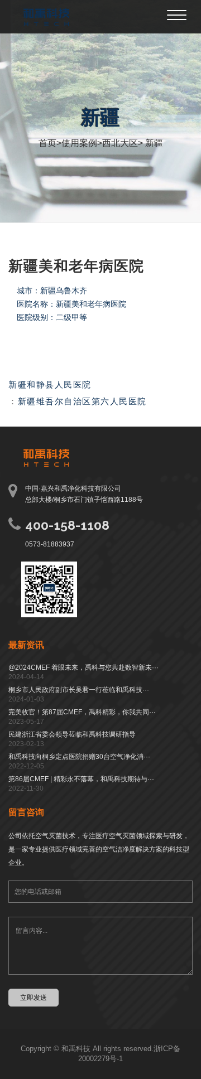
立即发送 (33, 997)
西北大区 (120, 143)
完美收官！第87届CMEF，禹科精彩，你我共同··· (82, 712)
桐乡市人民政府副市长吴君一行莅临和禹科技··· (78, 690)
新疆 (153, 143)
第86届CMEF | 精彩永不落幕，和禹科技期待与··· (81, 779)
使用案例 (79, 143)
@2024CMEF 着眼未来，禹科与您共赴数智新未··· (83, 667)
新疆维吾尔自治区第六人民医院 (82, 401)
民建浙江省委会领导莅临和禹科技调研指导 (72, 734)
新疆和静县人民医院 (50, 384)
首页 (47, 143)
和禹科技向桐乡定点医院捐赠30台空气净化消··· (79, 757)
